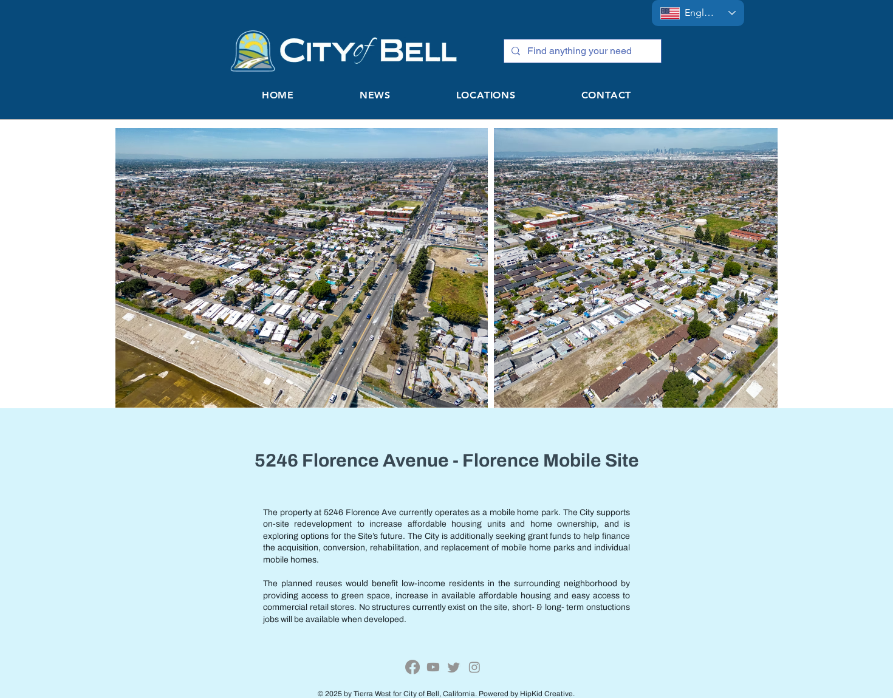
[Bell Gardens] (412, 667)
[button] (486, 95)
